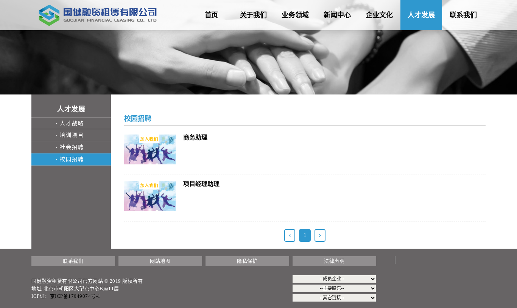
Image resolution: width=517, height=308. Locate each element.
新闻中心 (337, 15)
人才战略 (72, 123)
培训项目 (72, 135)
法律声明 (334, 261)
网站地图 (160, 261)
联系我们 (463, 15)
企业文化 (379, 15)
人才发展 (421, 15)
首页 (211, 15)
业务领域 (295, 15)
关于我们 (253, 15)
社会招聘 (72, 147)
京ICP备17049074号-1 (75, 296)
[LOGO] (97, 15)
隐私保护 (247, 261)
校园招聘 (72, 159)
